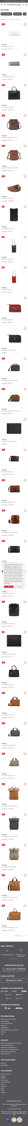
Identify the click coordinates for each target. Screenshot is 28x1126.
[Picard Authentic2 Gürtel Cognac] (14, 185)
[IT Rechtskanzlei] (14, 1119)
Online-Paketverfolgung (7, 1045)
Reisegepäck (4, 1065)
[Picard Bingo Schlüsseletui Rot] (14, 306)
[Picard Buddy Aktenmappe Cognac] (14, 489)
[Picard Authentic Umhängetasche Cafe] (14, 124)
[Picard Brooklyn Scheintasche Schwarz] (14, 428)
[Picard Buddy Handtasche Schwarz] (14, 610)
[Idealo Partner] (8, 1119)
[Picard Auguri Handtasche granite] (14, 63)
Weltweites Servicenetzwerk (8, 1051)
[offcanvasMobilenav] (26, 4)
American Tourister (6, 1074)
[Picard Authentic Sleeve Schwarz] (14, 94)
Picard (2, 1084)
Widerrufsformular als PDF (14, 1101)
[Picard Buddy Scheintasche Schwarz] (14, 641)
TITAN (2, 1090)
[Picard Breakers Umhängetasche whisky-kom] (14, 397)
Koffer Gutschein (5, 1053)
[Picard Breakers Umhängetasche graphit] (14, 367)
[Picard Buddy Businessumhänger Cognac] (14, 519)
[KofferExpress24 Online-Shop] (14, 4)
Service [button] (4, 1040)
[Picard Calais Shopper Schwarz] (14, 671)
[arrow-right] (26, 935)
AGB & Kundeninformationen (8, 1019)
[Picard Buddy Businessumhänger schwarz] (14, 549)
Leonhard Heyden (5, 1082)
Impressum (4, 1025)
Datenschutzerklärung (6, 1023)
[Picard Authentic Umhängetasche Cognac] (14, 154)
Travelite (3, 1092)
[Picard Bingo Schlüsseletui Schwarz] (14, 337)
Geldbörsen (17, 14)
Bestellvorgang (5, 1021)
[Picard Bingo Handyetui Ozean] (14, 246)
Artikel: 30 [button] (11, 19)
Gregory (3, 1076)
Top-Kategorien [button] (8, 1060)
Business (3, 1063)
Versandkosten (5, 1027)
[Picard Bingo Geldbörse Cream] (14, 33)
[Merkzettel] (2, 5)
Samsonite (3, 1086)
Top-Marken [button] (6, 1071)
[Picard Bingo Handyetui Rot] (14, 276)
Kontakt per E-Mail (15, 980)
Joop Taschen (4, 1080)
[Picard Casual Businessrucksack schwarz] (14, 823)
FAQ (2, 1034)
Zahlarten (3, 1032)
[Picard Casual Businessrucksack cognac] (14, 793)
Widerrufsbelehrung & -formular (9, 1030)
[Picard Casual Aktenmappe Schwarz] (14, 732)
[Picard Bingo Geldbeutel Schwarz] (14, 215)
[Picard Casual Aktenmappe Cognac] (14, 701)
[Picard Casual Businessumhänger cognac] (14, 884)
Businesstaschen (6, 14)
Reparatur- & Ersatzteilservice (9, 1047)
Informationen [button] (7, 1016)
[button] (4, 19)
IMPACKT (3, 1078)
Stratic (2, 1088)
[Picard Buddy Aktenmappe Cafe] (14, 458)
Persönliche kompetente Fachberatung (11, 1043)
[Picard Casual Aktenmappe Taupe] (14, 762)
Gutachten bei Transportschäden (9, 1049)
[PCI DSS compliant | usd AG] (19, 1119)
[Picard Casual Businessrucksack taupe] (14, 853)
